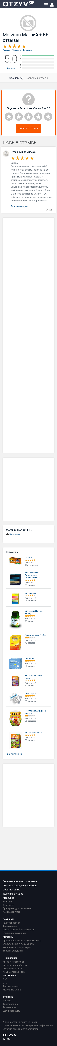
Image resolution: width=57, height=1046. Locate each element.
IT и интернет (10, 958)
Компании (8, 919)
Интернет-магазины (13, 961)
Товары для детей (13, 950)
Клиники (7, 901)
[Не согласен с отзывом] (47, 210)
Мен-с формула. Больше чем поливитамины (33, 575)
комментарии (20, 206)
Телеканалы (9, 1007)
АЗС (5, 979)
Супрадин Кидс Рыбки (35, 635)
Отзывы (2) (16, 78)
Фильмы (7, 1000)
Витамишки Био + (33, 732)
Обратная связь (11, 889)
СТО (5, 983)
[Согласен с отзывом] (51, 210)
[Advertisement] (28, 335)
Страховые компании (14, 933)
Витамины (15, 534)
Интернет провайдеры (15, 965)
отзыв (11, 68)
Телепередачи (10, 1004)
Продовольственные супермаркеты (22, 940)
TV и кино (8, 997)
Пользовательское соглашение (20, 881)
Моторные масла (12, 989)
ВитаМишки (30, 593)
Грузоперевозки (11, 923)
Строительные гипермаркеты (18, 944)
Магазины (8, 937)
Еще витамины (14, 754)
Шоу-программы (11, 1011)
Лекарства (8, 905)
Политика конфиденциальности (20, 885)
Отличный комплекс (23, 152)
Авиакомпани (10, 926)
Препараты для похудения (17, 908)
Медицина (8, 898)
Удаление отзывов (13, 893)
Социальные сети (12, 968)
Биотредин (30, 693)
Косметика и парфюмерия (17, 947)
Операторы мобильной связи (19, 929)
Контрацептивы (11, 912)
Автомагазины (11, 986)
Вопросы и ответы (37, 78)
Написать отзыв (28, 128)
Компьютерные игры (14, 972)
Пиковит (29, 557)
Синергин (29, 658)
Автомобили (9, 975)
